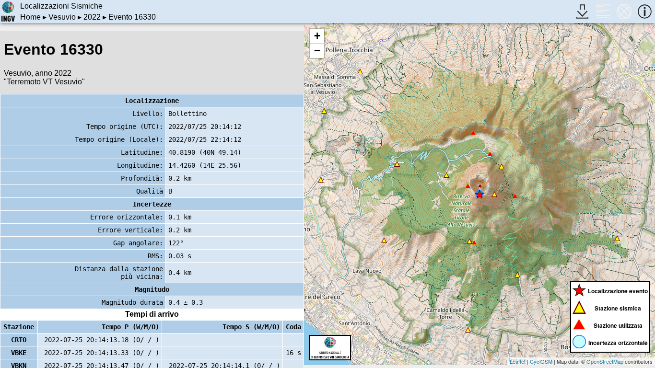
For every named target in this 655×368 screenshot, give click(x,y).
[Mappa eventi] (624, 11)
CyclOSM (541, 361)
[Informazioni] (644, 11)
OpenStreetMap (604, 361)
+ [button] (317, 36)
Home (30, 17)
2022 (92, 17)
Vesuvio (62, 17)
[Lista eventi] (603, 11)
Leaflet (518, 361)
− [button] (317, 51)
